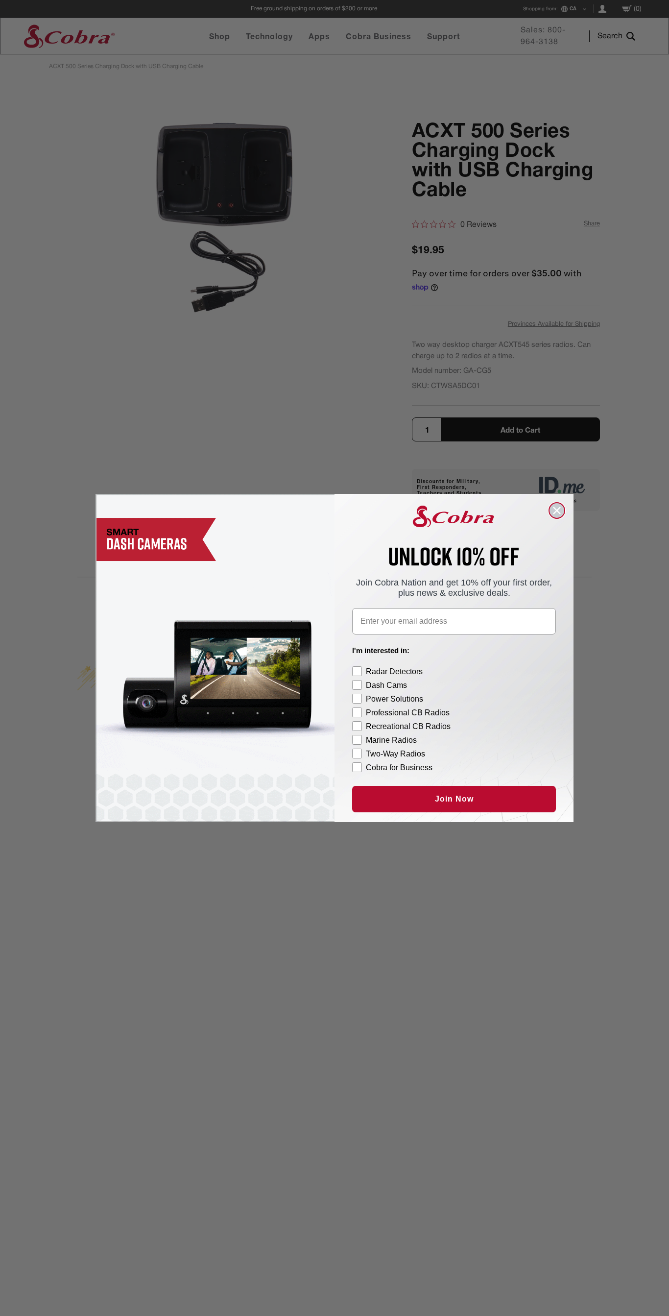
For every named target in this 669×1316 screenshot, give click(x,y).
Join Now (454, 799)
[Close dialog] (557, 510)
